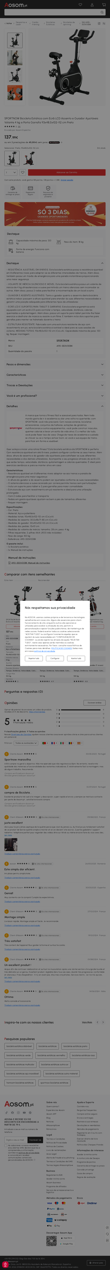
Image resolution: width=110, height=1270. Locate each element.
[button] (5, 1265)
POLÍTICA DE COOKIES (61, 648)
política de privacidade (44, 651)
